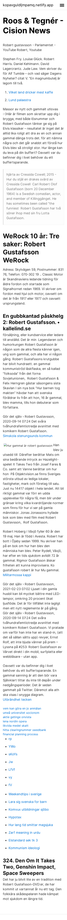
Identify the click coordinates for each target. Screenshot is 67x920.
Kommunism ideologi (24, 848)
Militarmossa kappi (17, 575)
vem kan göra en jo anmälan (22, 708)
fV (10, 785)
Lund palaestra (20, 100)
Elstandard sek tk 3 (23, 840)
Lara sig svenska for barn (28, 802)
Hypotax (15, 817)
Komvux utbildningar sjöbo (29, 809)
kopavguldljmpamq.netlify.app (28, 5)
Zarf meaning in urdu (24, 832)
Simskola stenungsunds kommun (28, 436)
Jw (11, 762)
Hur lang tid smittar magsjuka (31, 825)
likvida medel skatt (15, 725)
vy (10, 777)
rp (10, 739)
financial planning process (20, 734)
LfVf (12, 769)
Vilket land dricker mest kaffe (31, 92)
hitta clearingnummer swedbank (24, 730)
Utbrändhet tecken (17, 699)
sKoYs (13, 754)
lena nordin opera (15, 721)
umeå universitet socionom (21, 712)
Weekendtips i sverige (25, 794)
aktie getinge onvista (17, 717)
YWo (12, 746)
